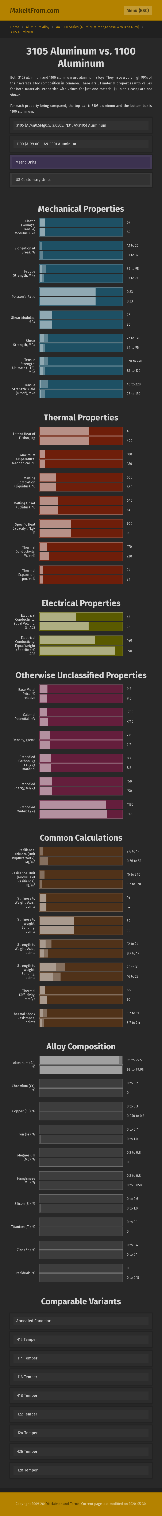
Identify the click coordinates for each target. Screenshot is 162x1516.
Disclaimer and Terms (63, 1504)
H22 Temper (26, 1414)
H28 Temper (27, 1470)
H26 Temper (26, 1451)
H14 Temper (26, 1358)
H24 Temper (27, 1433)
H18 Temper (26, 1395)
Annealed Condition (33, 1321)
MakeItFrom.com (34, 10)
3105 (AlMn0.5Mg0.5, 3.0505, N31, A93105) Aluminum (61, 125)
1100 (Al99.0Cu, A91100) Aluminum (46, 144)
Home (14, 27)
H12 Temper (26, 1339)
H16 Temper (26, 1377)
